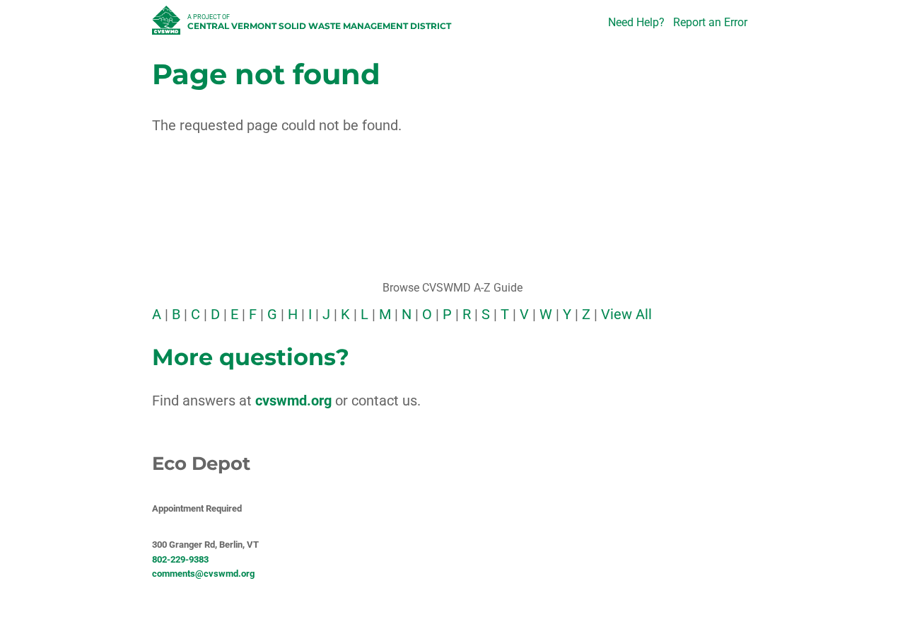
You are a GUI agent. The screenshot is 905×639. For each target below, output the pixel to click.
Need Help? (636, 22)
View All (626, 314)
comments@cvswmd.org (203, 573)
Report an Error (710, 22)
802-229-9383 (180, 559)
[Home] (168, 24)
